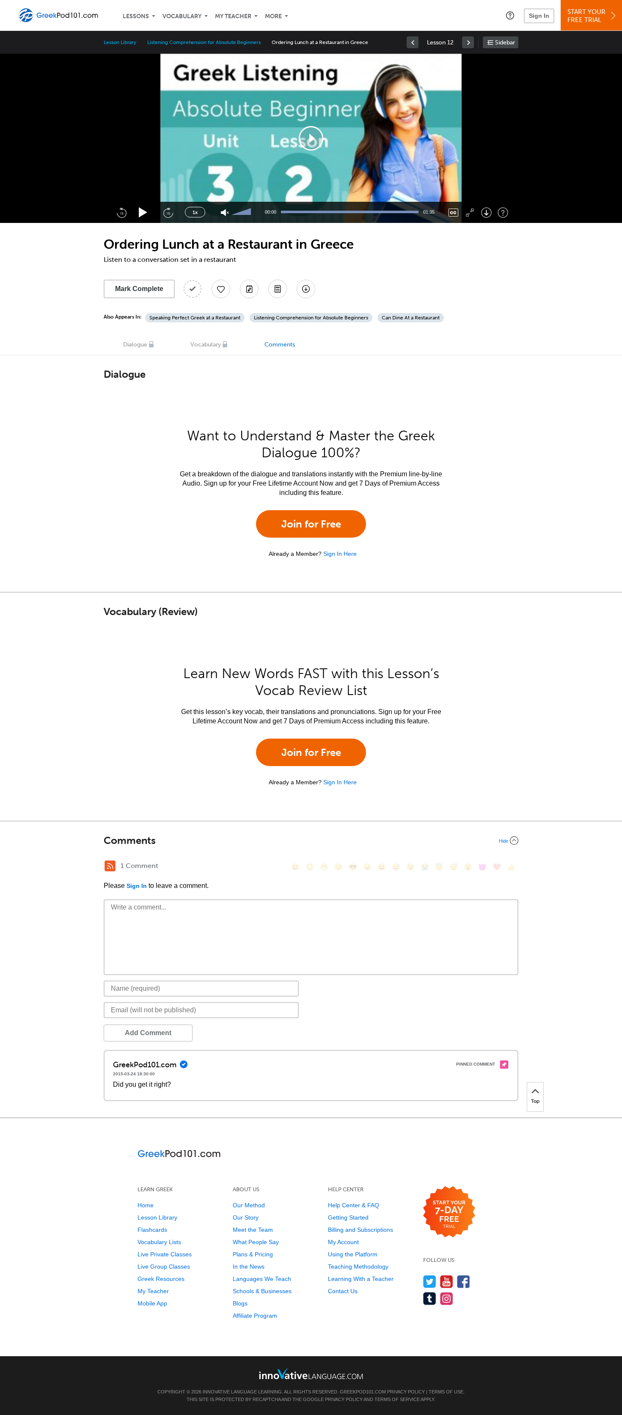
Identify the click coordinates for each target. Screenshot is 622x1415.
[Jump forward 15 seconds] (168, 212)
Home (146, 1205)
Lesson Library (120, 42)
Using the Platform (352, 1254)
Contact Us (343, 1291)
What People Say (256, 1242)
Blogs (240, 1303)
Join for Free (311, 524)
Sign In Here (340, 553)
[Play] (143, 212)
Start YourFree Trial (586, 16)
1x (195, 212)
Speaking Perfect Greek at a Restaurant (194, 318)
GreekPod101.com (363, 1391)
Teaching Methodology (358, 1266)
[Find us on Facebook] (463, 1281)
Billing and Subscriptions (360, 1229)
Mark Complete (139, 288)
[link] (412, 42)
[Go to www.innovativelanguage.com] (311, 1373)
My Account (343, 1242)
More (273, 16)
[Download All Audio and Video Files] (306, 289)
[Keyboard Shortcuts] (503, 212)
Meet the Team (253, 1229)
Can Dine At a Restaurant (411, 318)
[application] (311, 138)
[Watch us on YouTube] (446, 1281)
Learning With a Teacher (361, 1278)
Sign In (539, 15)
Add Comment (148, 1032)
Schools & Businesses (262, 1291)
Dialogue (135, 344)
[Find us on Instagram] (446, 1298)
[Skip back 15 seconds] (121, 212)
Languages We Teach (262, 1278)
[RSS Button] (110, 866)
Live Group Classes (164, 1266)
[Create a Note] (249, 289)
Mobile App (152, 1303)
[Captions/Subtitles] (453, 212)
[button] (510, 15)
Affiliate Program (255, 1315)
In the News (248, 1266)
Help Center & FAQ (353, 1205)
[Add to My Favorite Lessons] (221, 289)
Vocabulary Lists (159, 1242)
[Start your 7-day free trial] (449, 1212)
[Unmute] (225, 212)
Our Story (246, 1217)
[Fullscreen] (470, 212)
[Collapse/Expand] (311, 840)
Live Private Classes (165, 1254)
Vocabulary (181, 16)
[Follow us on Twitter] (429, 1281)
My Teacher (233, 16)
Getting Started (348, 1217)
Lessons (136, 16)
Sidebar (505, 42)
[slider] (242, 212)
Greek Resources (161, 1278)
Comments (279, 344)
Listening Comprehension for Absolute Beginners (204, 42)
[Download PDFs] (277, 289)
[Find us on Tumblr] (429, 1298)
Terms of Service (397, 1399)
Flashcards (152, 1229)
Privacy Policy (406, 1391)
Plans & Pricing (253, 1254)
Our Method (249, 1205)
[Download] (486, 212)
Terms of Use (446, 1391)
